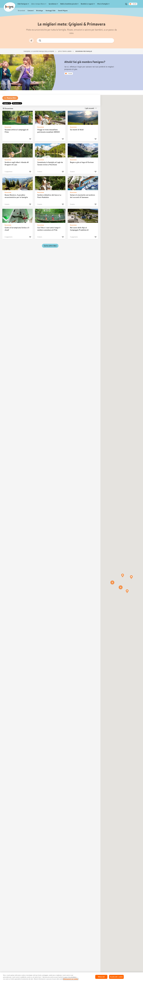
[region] (71, 976)
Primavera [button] (16, 103)
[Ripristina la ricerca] (111, 40)
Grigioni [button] (6, 103)
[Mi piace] (30, 139)
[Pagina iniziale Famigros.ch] (9, 7)
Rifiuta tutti (101, 977)
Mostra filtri (11, 98)
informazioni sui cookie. (70, 979)
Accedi (134, 4)
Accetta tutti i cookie (116, 977)
